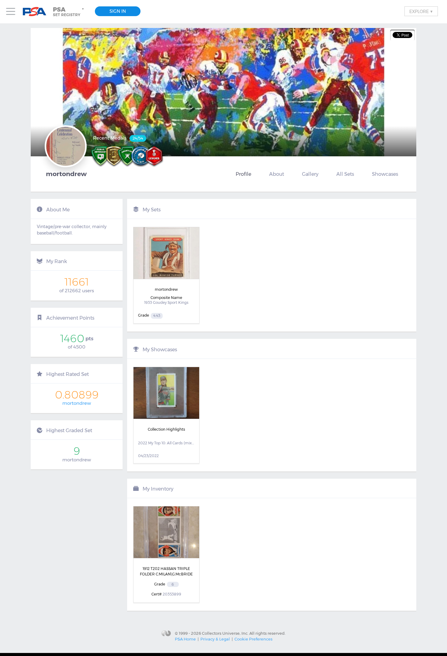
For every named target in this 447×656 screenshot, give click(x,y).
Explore (421, 11)
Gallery (310, 174)
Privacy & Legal (215, 639)
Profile (243, 174)
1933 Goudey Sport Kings (166, 302)
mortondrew (76, 403)
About (276, 174)
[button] (69, 11)
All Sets (345, 174)
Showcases (385, 174)
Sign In (117, 11)
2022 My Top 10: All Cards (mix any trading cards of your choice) (166, 443)
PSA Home (185, 639)
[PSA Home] (37, 11)
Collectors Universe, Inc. (225, 633)
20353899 (172, 594)
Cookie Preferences (253, 639)
